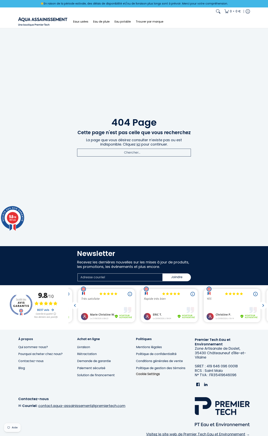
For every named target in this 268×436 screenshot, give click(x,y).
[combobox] (134, 153)
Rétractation (87, 354)
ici (138, 144)
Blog (21, 368)
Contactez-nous (31, 361)
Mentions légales (149, 347)
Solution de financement (96, 375)
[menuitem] (233, 11)
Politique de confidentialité (156, 354)
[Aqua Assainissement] (42, 21)
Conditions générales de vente (159, 361)
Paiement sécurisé (91, 368)
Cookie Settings (148, 374)
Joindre (176, 277)
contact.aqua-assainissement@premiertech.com (81, 405)
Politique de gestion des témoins (160, 368)
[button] (198, 385)
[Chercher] (218, 11)
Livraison (83, 347)
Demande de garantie (94, 361)
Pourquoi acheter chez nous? (40, 354)
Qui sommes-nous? (33, 347)
